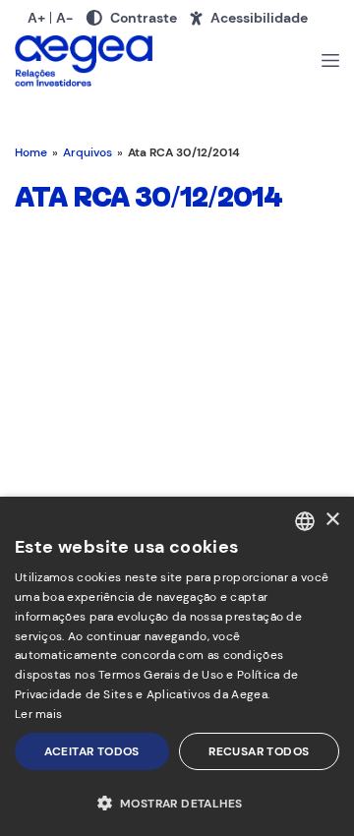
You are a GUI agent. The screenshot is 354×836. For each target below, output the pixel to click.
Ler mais (38, 714)
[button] (177, 802)
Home (31, 152)
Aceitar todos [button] (92, 751)
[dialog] (177, 666)
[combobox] (305, 521)
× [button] (331, 519)
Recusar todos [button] (258, 751)
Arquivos (87, 152)
